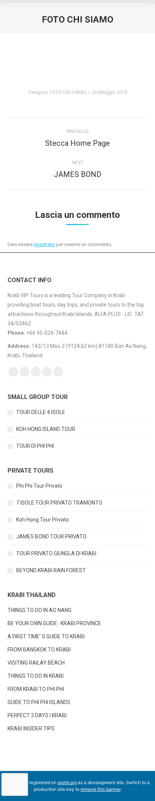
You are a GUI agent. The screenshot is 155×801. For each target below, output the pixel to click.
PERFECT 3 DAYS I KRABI (37, 715)
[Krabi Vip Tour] (28, 36)
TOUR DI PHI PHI (35, 446)
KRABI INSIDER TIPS (31, 728)
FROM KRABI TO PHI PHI (36, 689)
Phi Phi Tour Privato (39, 486)
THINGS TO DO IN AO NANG (39, 610)
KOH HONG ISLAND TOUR (45, 429)
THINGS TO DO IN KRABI (36, 676)
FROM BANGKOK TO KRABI (39, 650)
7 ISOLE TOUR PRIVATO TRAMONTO (59, 503)
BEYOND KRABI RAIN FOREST (51, 570)
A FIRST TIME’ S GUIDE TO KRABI (47, 636)
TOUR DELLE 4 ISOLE (40, 412)
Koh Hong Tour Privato (42, 520)
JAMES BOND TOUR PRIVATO (51, 536)
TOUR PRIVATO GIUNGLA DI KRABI (56, 553)
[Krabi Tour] (77, 50)
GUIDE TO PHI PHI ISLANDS (39, 702)
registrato (44, 244)
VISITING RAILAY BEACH (36, 663)
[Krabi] (59, 37)
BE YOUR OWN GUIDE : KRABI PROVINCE (54, 623)
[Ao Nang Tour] (28, 56)
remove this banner (100, 789)
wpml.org (67, 782)
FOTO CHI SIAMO (68, 92)
